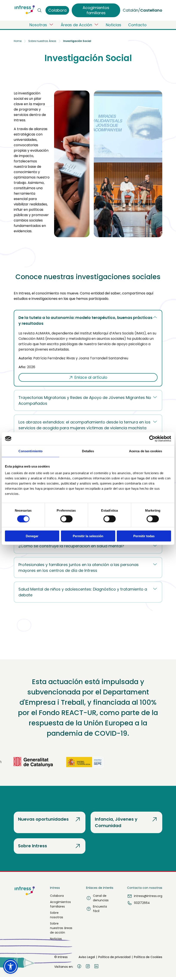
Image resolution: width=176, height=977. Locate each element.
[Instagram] (87, 967)
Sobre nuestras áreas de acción (61, 928)
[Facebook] (79, 967)
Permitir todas (144, 536)
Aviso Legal (87, 957)
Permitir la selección (88, 536)
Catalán (130, 10)
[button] (10, 966)
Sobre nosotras (56, 915)
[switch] (66, 518)
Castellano (151, 10)
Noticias (113, 25)
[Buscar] (39, 10)
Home (17, 41)
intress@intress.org (148, 896)
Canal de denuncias (101, 898)
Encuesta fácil (100, 908)
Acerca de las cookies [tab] (145, 451)
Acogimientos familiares (60, 904)
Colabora (57, 896)
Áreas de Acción (76, 25)
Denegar (32, 536)
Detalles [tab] (88, 451)
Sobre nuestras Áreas (42, 41)
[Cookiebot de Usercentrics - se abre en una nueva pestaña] (152, 438)
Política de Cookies (148, 957)
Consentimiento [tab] (30, 451)
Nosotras (38, 25)
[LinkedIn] (96, 967)
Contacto (137, 25)
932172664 (142, 903)
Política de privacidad (114, 957)
